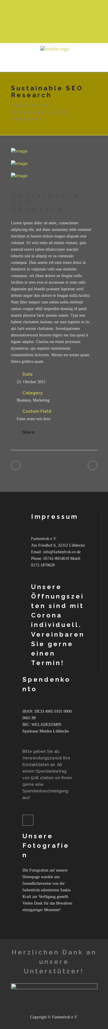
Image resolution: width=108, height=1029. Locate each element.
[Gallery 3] (54, 176)
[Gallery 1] (54, 151)
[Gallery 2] (54, 163)
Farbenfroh (30, 105)
